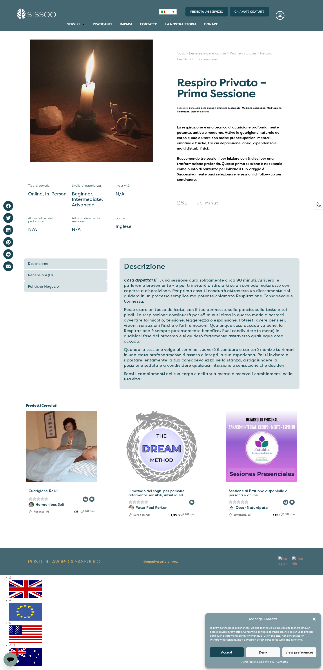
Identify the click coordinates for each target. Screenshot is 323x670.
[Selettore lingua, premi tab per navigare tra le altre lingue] (168, 11)
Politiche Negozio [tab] (43, 286)
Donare (211, 24)
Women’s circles (243, 53)
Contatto (282, 662)
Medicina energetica (253, 108)
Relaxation (183, 111)
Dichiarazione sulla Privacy (257, 662)
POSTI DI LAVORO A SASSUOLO (64, 562)
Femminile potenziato (228, 108)
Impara (126, 24)
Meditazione (274, 108)
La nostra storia (180, 24)
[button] (314, 619)
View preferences (299, 652)
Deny (263, 652)
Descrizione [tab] (38, 264)
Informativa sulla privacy (160, 561)
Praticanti (102, 24)
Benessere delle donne (207, 53)
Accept (226, 652)
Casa (181, 53)
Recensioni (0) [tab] (40, 275)
